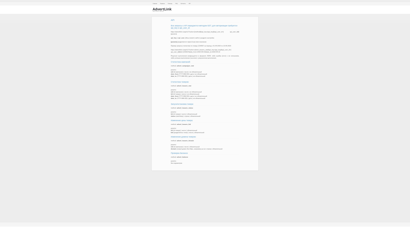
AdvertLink (162, 9)
